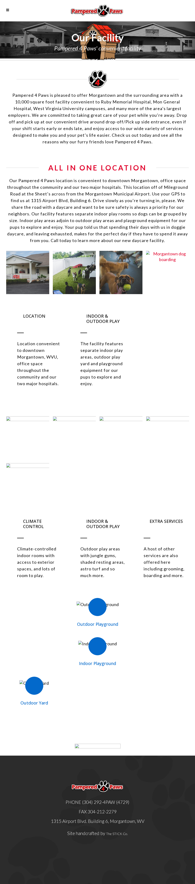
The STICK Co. (117, 834)
